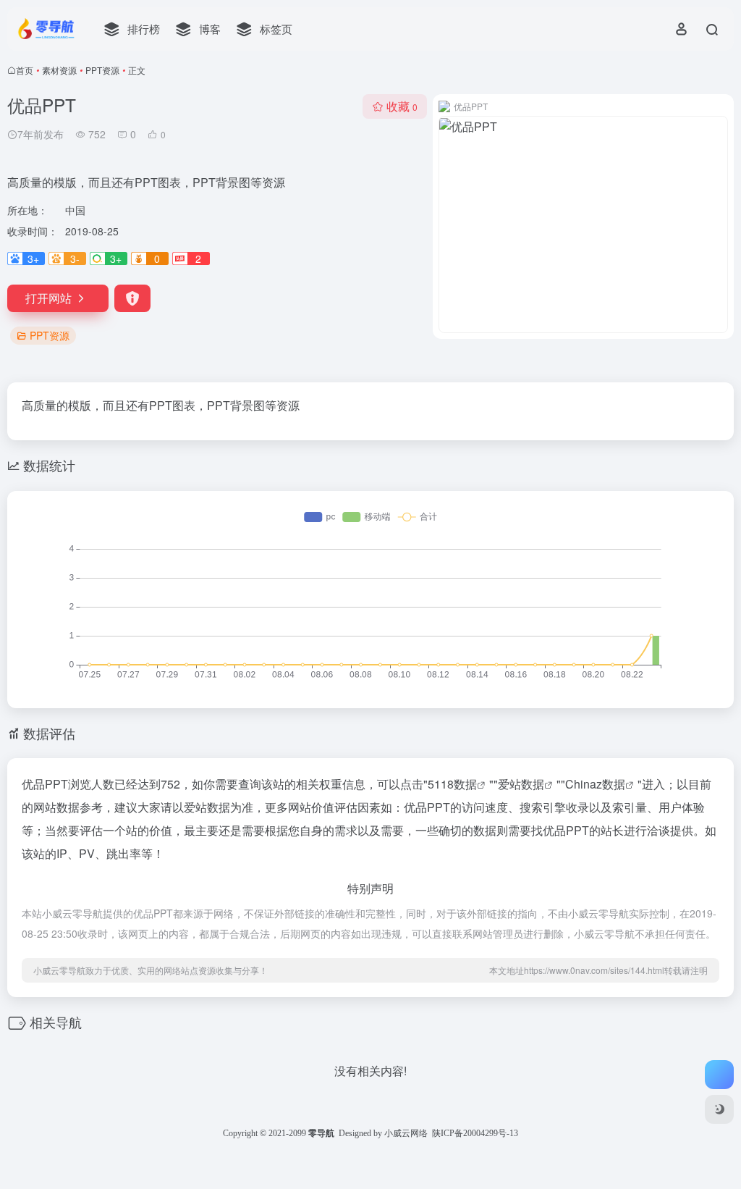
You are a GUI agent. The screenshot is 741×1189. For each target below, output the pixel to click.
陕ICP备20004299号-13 (475, 1133)
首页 (24, 70)
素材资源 (59, 70)
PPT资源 (102, 70)
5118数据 (452, 784)
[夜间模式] (719, 1109)
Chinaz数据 (595, 784)
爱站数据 (521, 784)
